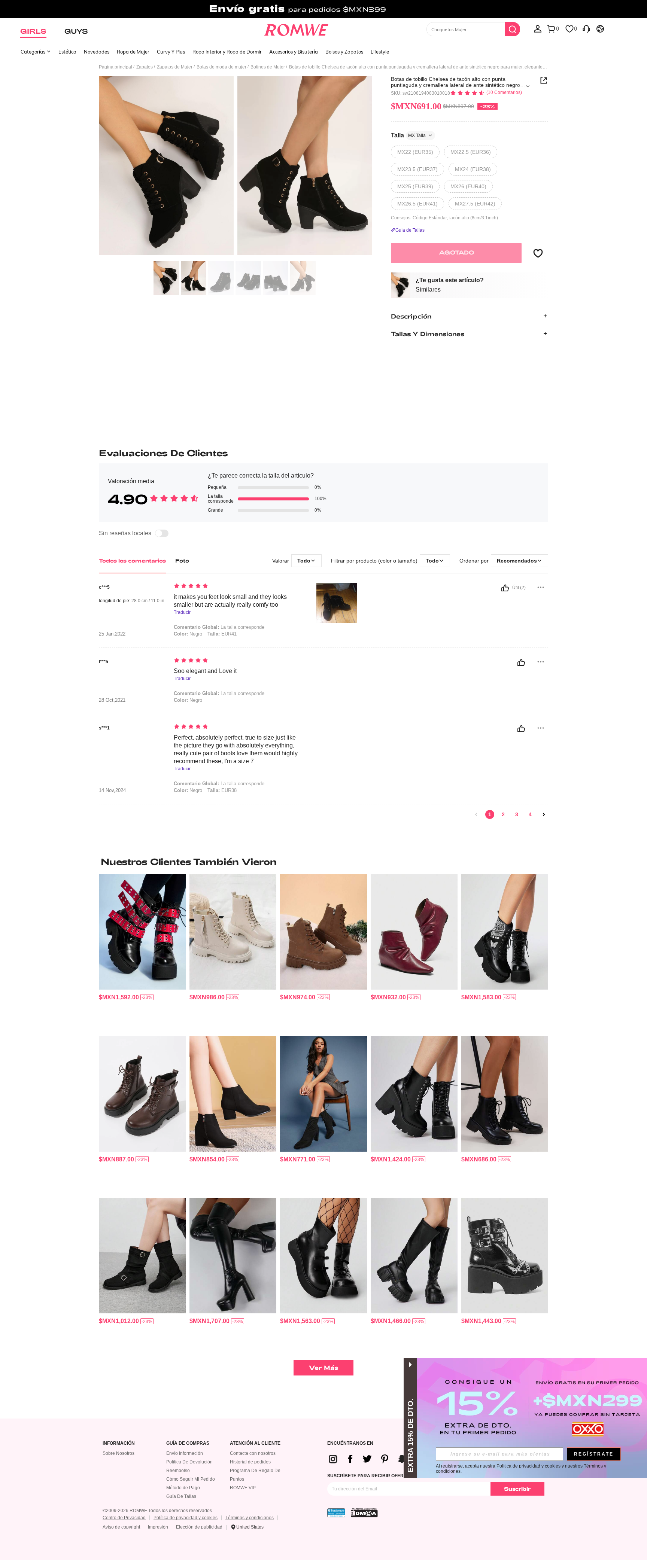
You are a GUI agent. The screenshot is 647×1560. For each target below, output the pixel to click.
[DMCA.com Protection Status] (364, 1512)
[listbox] (537, 28)
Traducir (182, 612)
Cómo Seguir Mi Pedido (190, 1479)
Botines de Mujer (267, 67)
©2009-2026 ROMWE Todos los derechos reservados (157, 1510)
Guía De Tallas (181, 1496)
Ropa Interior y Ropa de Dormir (227, 52)
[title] (323, 861)
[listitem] (142, 952)
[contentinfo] (119, 997)
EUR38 (222, 790)
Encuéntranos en (350, 1443)
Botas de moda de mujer (221, 67)
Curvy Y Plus (171, 52)
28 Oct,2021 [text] (112, 700)
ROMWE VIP (243, 1487)
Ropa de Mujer (133, 52)
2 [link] (503, 814)
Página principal (115, 67)
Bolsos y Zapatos (344, 52)
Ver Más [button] (323, 1367)
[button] (538, 253)
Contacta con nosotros (253, 1453)
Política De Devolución (189, 1462)
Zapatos (144, 67)
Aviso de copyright (121, 1527)
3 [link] (516, 814)
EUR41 (222, 633)
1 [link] (489, 814)
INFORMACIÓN (119, 1443)
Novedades (96, 52)
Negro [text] (188, 700)
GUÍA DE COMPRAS (187, 1443)
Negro (188, 633)
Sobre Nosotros (118, 1453)
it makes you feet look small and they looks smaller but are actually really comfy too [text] (230, 601)
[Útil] (505, 588)
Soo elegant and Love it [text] (205, 671)
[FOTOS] (235, 167)
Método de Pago (183, 1487)
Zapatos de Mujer (174, 67)
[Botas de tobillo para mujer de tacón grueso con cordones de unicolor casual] (414, 1094)
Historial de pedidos (250, 1462)
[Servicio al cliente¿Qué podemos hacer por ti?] (586, 28)
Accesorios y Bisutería (293, 52)
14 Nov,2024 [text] (112, 790)
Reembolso (178, 1470)
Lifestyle (380, 52)
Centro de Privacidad (124, 1517)
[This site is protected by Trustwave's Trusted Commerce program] (336, 1512)
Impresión (158, 1527)
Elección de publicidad (199, 1527)
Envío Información (184, 1453)
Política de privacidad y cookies (186, 1517)
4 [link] (530, 814)
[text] (237, 586)
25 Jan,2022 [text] (112, 634)
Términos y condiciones (249, 1517)
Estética (67, 52)
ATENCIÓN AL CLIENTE (255, 1443)
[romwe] (296, 28)
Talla (408, 135)
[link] (323, 9)
